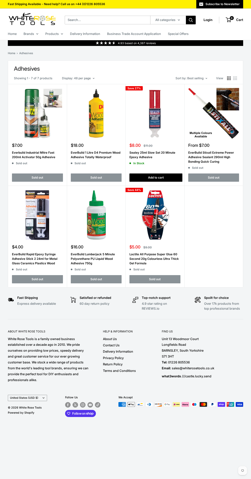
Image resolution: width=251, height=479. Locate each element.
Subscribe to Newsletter (223, 4)
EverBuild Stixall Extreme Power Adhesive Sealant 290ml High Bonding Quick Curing (211, 157)
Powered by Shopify (21, 412)
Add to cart (156, 177)
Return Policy (113, 364)
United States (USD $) (24, 397)
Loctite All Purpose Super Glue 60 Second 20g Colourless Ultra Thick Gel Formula (154, 258)
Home (12, 34)
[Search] (191, 20)
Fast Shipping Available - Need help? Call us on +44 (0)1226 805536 (56, 4)
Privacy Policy (113, 358)
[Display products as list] (235, 78)
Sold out (37, 177)
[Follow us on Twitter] (75, 405)
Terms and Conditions (119, 371)
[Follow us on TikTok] (97, 405)
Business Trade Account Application (134, 34)
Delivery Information (85, 34)
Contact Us (111, 345)
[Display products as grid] (229, 78)
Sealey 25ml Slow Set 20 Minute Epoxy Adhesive (152, 155)
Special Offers (178, 34)
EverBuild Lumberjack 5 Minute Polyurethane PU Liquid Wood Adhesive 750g (93, 258)
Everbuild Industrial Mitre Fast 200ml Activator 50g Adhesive (33, 155)
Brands (29, 34)
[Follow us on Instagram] (82, 405)
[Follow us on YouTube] (90, 405)
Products (52, 34)
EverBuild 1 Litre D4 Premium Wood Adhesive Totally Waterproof (95, 155)
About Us (110, 339)
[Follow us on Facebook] (68, 405)
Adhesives (26, 53)
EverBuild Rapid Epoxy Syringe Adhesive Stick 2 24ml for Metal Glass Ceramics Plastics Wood (34, 258)
